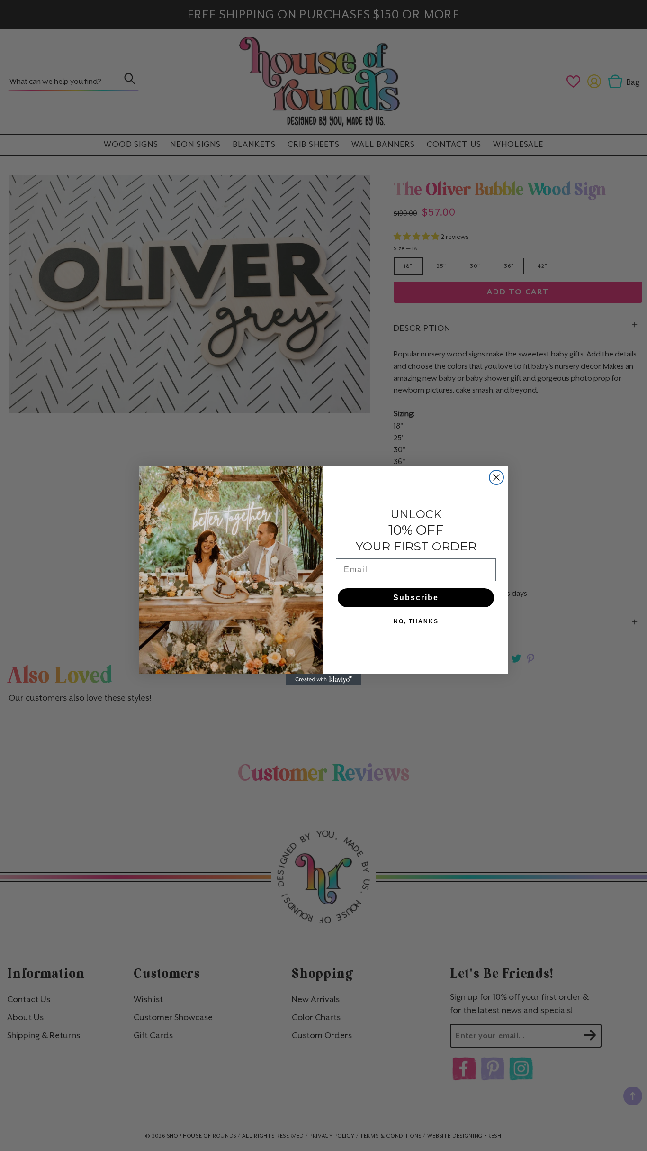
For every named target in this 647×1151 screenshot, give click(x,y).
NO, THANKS (416, 621)
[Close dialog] (496, 477)
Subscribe (416, 598)
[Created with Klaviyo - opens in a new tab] (323, 679)
